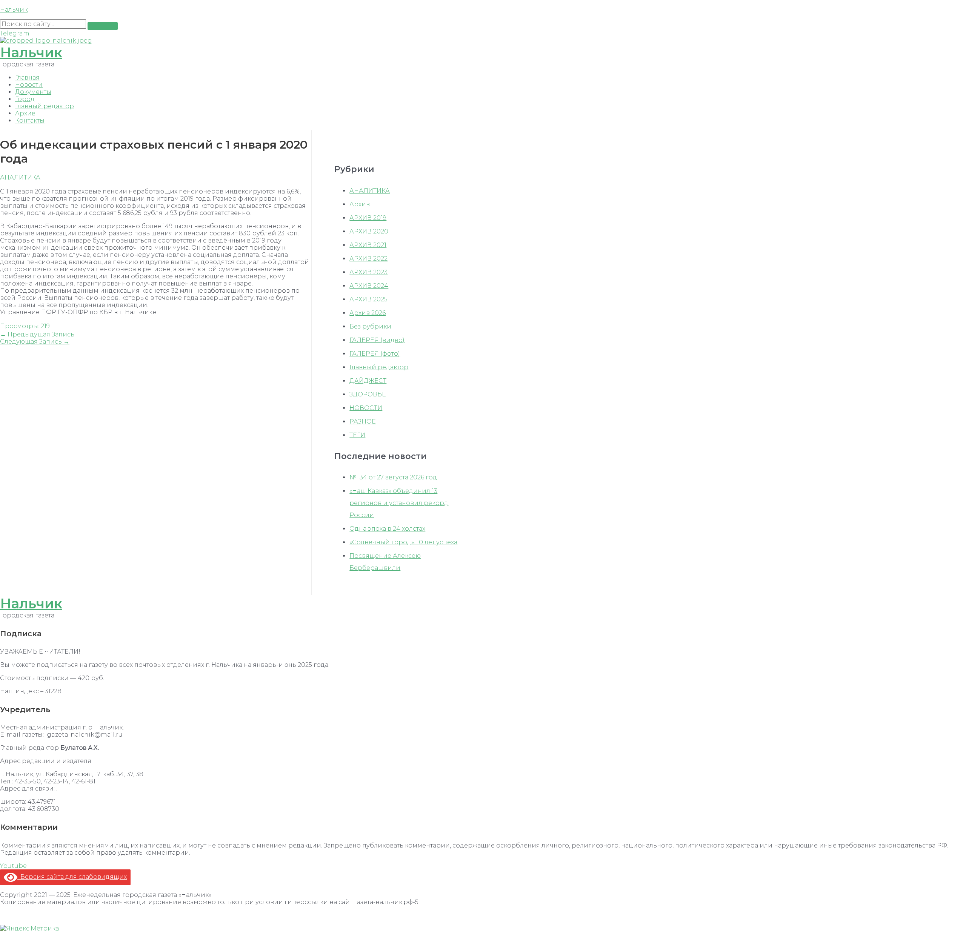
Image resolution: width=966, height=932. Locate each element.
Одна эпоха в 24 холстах (387, 528)
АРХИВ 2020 (368, 231)
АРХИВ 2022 (368, 258)
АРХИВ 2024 (368, 285)
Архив (25, 113)
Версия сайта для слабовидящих (72, 876)
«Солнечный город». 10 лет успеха (403, 542)
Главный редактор (44, 106)
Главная (27, 77)
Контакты (30, 120)
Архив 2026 (367, 312)
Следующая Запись (34, 341)
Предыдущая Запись (37, 334)
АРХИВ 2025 (368, 299)
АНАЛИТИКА (20, 177)
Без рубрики (370, 326)
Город (25, 99)
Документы (33, 91)
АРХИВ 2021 (367, 245)
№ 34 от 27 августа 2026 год (393, 477)
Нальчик (14, 9)
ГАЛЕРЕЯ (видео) (377, 340)
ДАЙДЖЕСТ (367, 380)
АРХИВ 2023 (368, 272)
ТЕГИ (357, 435)
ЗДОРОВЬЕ (367, 394)
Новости (29, 84)
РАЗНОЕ (362, 421)
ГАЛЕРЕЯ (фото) (374, 353)
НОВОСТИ (365, 407)
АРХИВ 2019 (367, 217)
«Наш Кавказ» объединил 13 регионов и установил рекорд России (398, 503)
